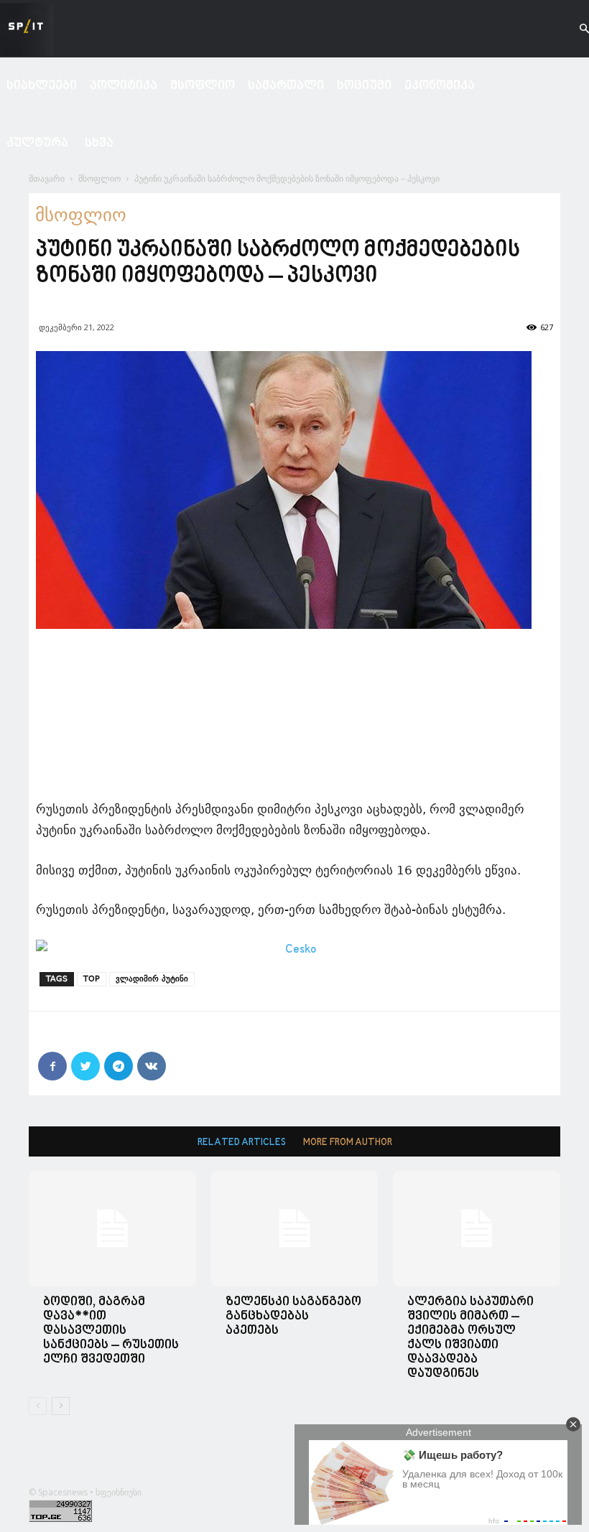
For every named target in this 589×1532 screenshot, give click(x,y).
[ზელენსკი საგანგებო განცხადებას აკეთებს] (295, 1228)
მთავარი (47, 178)
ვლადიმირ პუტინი (152, 979)
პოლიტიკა (123, 85)
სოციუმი (364, 85)
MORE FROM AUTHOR (347, 1142)
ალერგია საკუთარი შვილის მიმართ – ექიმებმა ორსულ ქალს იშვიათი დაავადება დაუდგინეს (470, 1337)
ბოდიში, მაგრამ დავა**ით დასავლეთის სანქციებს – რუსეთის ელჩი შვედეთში (111, 1330)
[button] (572, 29)
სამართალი (286, 85)
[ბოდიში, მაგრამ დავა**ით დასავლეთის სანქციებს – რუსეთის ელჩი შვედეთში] (112, 1228)
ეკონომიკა (439, 85)
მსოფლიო (202, 85)
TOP (91, 979)
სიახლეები (41, 85)
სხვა (99, 143)
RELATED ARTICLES (242, 1142)
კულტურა (37, 143)
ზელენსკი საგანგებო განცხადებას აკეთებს (293, 1316)
